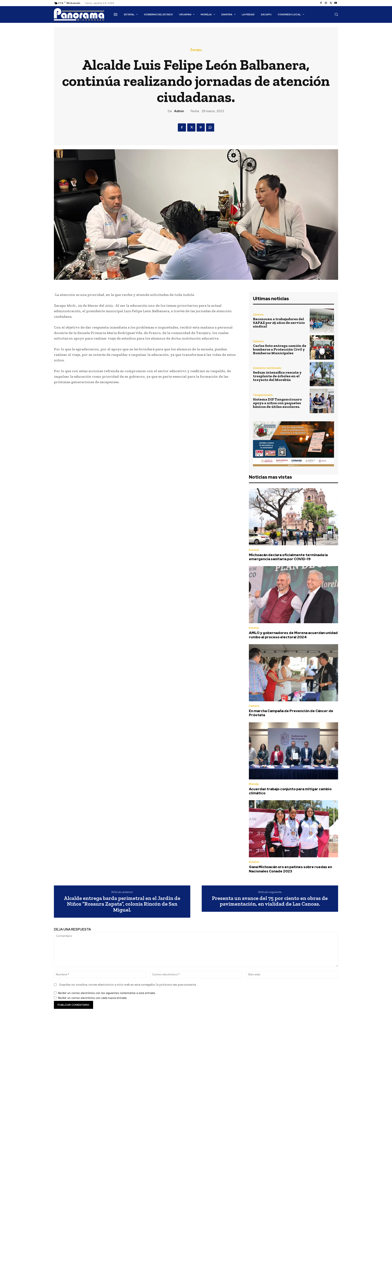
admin (179, 111)
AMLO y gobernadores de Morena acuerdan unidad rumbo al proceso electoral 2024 (293, 635)
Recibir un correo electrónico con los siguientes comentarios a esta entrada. (107, 993)
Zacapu (196, 50)
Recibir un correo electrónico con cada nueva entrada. (92, 997)
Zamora (258, 314)
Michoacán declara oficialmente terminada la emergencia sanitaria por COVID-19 (288, 557)
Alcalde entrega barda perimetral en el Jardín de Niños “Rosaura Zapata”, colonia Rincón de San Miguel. (122, 904)
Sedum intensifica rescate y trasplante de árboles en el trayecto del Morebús (277, 376)
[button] (336, 14)
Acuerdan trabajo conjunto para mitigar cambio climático (290, 791)
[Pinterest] (201, 127)
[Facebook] (320, 3)
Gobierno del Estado (267, 368)
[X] (330, 3)
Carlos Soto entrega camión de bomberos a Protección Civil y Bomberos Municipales (279, 349)
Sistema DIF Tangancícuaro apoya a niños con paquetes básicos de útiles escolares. (277, 403)
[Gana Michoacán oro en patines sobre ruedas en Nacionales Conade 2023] (293, 828)
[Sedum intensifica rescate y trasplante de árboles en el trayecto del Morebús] (322, 374)
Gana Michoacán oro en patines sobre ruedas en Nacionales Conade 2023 (290, 869)
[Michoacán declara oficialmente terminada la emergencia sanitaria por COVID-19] (293, 516)
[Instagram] (325, 3)
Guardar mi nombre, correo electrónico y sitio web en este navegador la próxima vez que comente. (127, 984)
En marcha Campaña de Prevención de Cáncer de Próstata (291, 713)
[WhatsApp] (210, 127)
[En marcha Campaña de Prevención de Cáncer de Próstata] (293, 672)
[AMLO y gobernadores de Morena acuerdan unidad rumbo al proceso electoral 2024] (293, 594)
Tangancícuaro (263, 395)
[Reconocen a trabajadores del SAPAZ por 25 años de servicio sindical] (322, 321)
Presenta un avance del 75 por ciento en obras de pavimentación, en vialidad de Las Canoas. (270, 901)
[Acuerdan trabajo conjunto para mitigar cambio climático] (293, 750)
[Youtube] (335, 3)
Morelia (254, 784)
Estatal (254, 550)
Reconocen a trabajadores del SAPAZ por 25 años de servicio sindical (279, 323)
